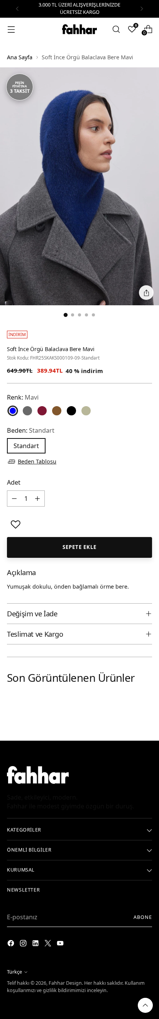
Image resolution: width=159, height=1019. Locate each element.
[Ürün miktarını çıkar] (14, 498)
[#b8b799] (86, 410)
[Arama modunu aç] (116, 29)
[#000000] (71, 410)
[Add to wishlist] (15, 524)
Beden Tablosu (37, 461)
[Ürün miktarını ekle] (37, 498)
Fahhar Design (65, 983)
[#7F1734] (42, 410)
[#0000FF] (12, 410)
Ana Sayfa (19, 57)
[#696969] (27, 410)
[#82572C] (56, 410)
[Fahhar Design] (79, 29)
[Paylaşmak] (146, 292)
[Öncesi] (17, 8)
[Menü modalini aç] (11, 29)
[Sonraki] (141, 8)
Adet (13, 482)
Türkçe (14, 972)
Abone (143, 917)
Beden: (30, 430)
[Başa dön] (145, 1005)
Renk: (23, 397)
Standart (26, 446)
